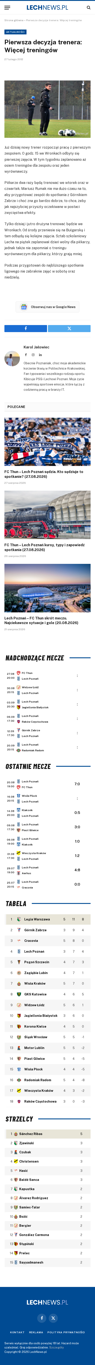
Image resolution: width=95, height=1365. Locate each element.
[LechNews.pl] (47, 7)
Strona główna (13, 20)
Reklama (36, 1332)
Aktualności (15, 32)
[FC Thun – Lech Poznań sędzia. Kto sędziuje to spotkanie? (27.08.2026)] (47, 442)
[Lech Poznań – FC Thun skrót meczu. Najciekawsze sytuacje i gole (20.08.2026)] (47, 588)
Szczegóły (56, 1347)
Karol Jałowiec (36, 347)
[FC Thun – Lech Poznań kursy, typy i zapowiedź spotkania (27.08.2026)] (47, 515)
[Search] (88, 8)
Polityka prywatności (66, 1332)
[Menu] (7, 8)
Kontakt (17, 1332)
